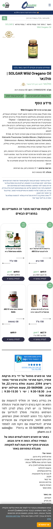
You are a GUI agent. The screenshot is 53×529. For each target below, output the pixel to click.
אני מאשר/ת (44, 524)
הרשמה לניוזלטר (44, 468)
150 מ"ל (40, 321)
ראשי (49, 24)
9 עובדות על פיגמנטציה (41, 473)
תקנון (49, 476)
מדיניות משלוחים (44, 470)
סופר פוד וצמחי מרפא (36, 24)
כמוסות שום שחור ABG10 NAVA (13, 310)
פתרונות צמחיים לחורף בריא (40, 465)
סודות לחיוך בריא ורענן (42, 456)
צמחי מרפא (19, 24)
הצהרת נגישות (45, 485)
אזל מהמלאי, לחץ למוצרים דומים (38, 96)
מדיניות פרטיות (45, 482)
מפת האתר (47, 487)
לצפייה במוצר (14, 278)
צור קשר (47, 479)
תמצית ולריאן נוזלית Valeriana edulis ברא (13, 250)
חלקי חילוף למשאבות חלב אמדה (38, 459)
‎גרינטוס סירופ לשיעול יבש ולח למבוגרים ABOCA (40, 250)
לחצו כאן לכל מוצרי (34, 84)
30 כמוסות (13, 321)
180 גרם (40, 261)
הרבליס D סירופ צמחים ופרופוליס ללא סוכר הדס (40, 310)
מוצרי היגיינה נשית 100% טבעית (38, 462)
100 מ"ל (13, 261)
